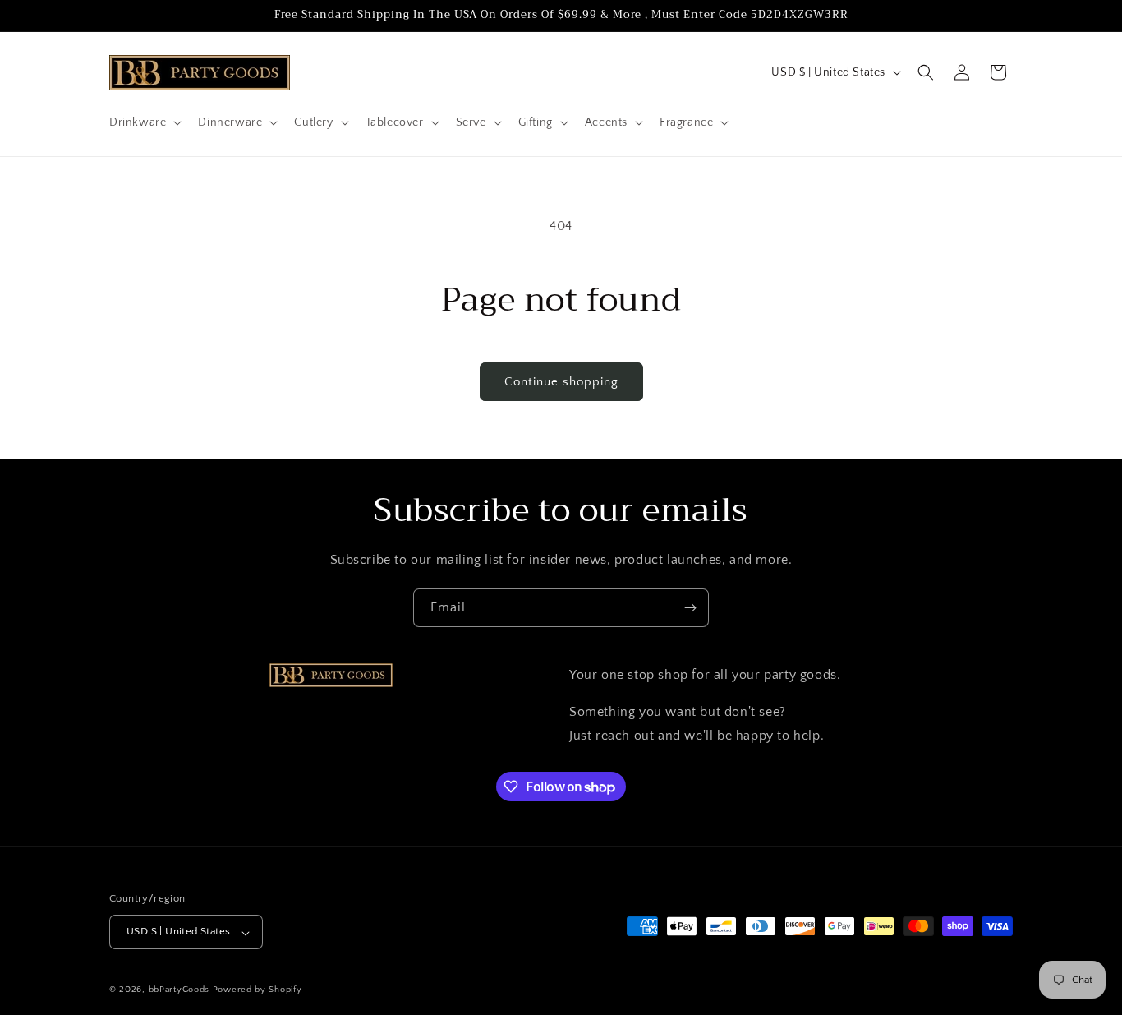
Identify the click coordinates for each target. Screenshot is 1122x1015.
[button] (143, 122)
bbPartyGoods (179, 990)
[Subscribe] (690, 607)
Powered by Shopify (257, 990)
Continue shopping (561, 382)
